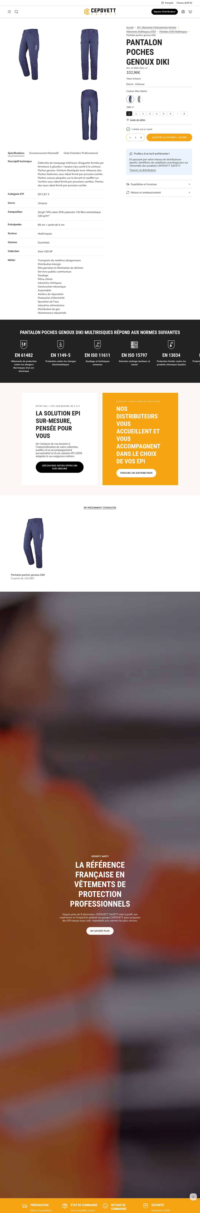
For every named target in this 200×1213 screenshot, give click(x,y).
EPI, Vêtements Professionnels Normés (156, 27)
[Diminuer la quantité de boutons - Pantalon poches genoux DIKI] (130, 137)
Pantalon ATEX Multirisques (173, 31)
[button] (135, 119)
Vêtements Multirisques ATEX (141, 31)
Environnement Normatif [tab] (44, 153)
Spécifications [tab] (16, 153)
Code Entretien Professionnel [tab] (81, 153)
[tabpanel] (56, 237)
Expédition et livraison (144, 184)
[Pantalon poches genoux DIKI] (33, 543)
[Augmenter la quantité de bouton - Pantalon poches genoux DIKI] (141, 137)
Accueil (129, 27)
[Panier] (190, 11)
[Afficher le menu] (9, 11)
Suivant (195, 356)
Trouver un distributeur (142, 170)
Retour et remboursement (146, 192)
